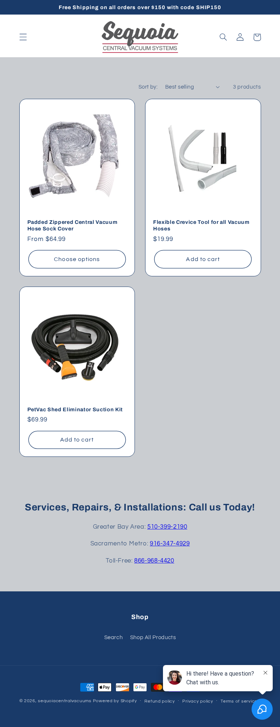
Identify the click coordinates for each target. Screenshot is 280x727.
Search (113, 637)
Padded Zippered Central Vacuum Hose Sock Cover (72, 225)
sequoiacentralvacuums (64, 701)
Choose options (77, 259)
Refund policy (159, 701)
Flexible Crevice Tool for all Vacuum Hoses (201, 225)
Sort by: (148, 87)
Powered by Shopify (115, 701)
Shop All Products (153, 637)
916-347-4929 (170, 543)
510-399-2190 (167, 527)
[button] (23, 37)
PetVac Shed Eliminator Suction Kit (75, 409)
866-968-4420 (154, 560)
